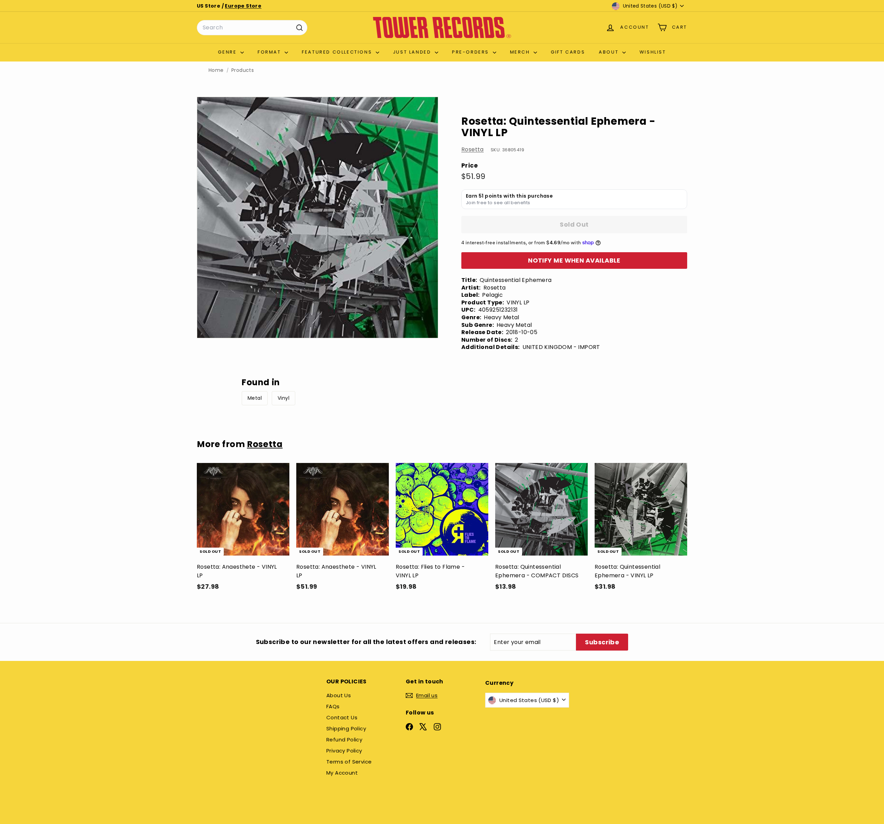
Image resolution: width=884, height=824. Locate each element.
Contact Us (341, 717)
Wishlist (653, 52)
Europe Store (243, 5)
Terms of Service (349, 761)
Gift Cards (568, 52)
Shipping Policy (346, 728)
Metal (255, 398)
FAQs (333, 706)
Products (242, 70)
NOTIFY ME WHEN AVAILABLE (574, 260)
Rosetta (472, 149)
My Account (342, 772)
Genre (228, 52)
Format (270, 52)
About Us (338, 695)
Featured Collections (338, 52)
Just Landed (413, 52)
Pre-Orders (471, 52)
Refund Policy (344, 739)
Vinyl (283, 398)
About (610, 52)
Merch (521, 52)
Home (216, 70)
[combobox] (252, 27)
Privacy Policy (344, 750)
